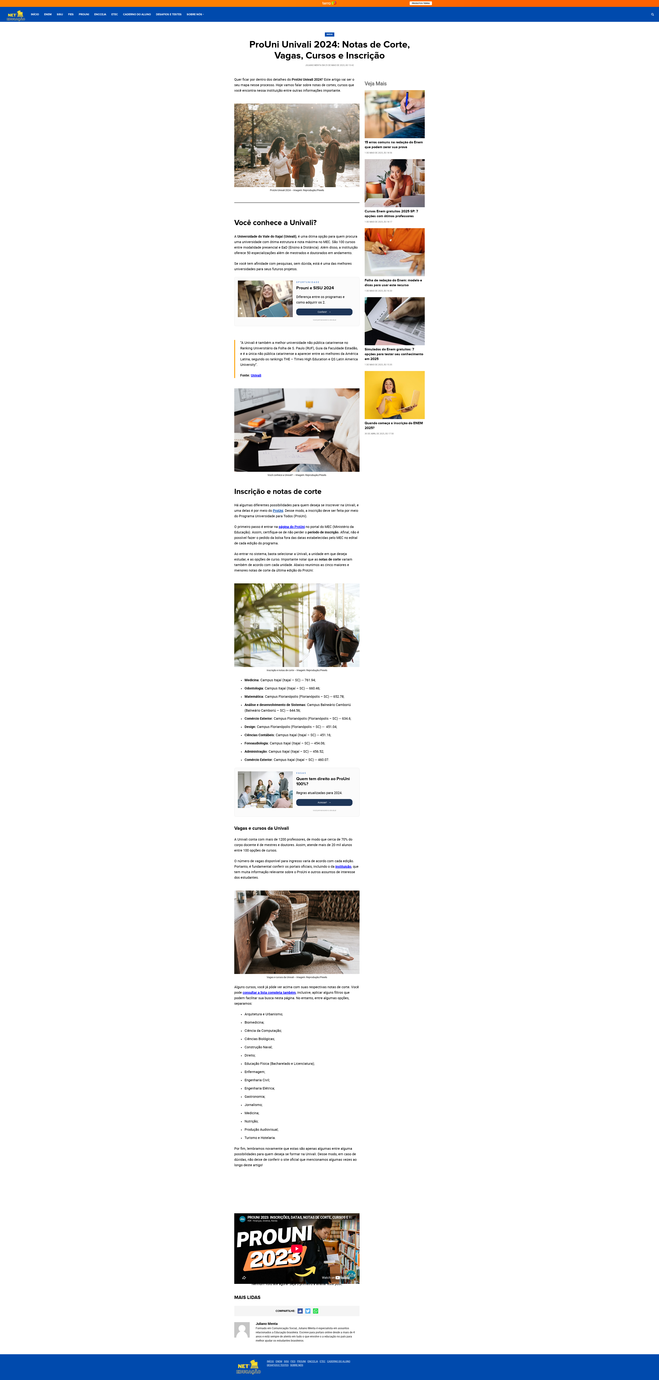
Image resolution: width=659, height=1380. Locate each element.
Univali (256, 375)
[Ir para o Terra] (329, 3)
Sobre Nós (194, 14)
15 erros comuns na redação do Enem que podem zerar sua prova (394, 144)
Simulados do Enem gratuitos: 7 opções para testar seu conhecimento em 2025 (394, 354)
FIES (71, 14)
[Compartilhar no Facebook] (300, 1311)
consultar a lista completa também (269, 992)
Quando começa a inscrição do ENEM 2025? (394, 425)
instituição (343, 866)
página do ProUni (292, 526)
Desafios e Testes (169, 14)
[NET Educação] (15, 16)
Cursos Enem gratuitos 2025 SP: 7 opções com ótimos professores (391, 213)
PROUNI (84, 14)
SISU (60, 14)
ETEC (114, 14)
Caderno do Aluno (137, 14)
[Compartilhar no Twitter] (307, 1311)
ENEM (48, 14)
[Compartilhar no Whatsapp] (315, 1311)
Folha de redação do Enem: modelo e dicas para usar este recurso (393, 282)
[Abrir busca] (652, 14)
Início (35, 14)
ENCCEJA (100, 14)
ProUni (278, 510)
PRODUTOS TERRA (421, 3)
